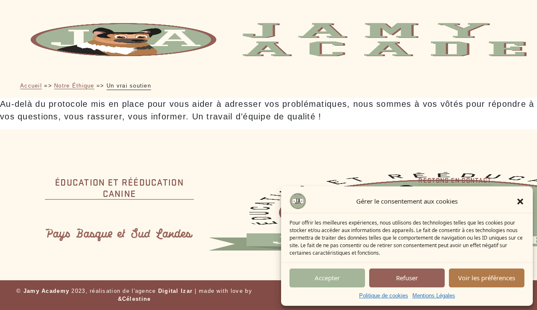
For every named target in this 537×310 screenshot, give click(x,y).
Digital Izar (175, 291)
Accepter (327, 278)
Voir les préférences (486, 278)
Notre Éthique (74, 86)
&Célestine (134, 299)
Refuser (407, 278)
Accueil (31, 86)
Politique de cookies (383, 295)
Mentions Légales (433, 295)
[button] (520, 201)
